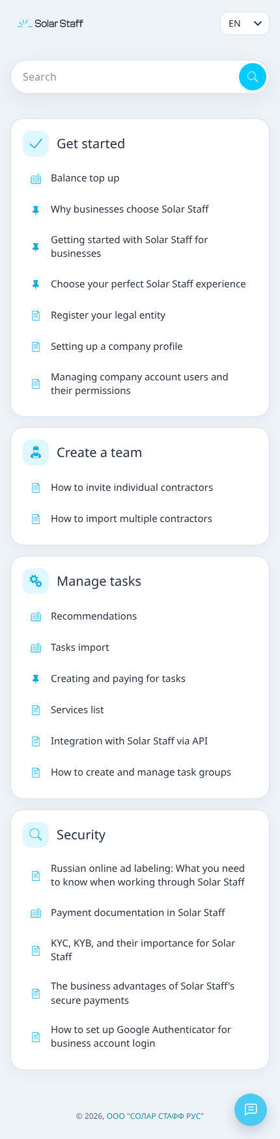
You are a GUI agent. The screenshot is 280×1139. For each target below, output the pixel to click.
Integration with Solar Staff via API (129, 741)
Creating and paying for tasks (118, 678)
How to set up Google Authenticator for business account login (141, 1036)
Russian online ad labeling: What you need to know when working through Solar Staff (148, 875)
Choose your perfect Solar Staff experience (148, 284)
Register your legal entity (108, 315)
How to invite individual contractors (132, 487)
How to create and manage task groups (141, 772)
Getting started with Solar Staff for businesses (129, 246)
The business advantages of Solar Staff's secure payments (142, 993)
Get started (91, 143)
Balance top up (85, 178)
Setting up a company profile (117, 346)
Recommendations (94, 616)
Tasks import (80, 647)
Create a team (100, 452)
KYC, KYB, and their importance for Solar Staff (143, 950)
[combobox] (123, 76)
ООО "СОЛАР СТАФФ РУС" (155, 1115)
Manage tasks (99, 581)
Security (81, 834)
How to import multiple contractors (131, 518)
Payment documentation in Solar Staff (138, 912)
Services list (77, 709)
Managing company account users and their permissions (140, 384)
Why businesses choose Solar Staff (129, 209)
